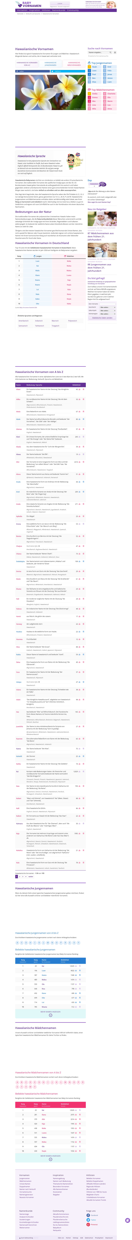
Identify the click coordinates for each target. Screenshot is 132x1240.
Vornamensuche (26, 1192)
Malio (37, 271)
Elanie (18, 579)
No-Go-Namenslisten (60, 1225)
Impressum (109, 1238)
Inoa (18, 672)
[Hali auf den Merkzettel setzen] (83, 599)
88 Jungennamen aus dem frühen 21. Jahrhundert (99, 267)
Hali (17, 599)
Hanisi (18, 616)
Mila (94, 109)
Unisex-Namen (25, 1184)
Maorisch (55, 321)
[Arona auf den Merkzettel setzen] (83, 524)
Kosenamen (57, 1192)
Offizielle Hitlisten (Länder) (96, 1184)
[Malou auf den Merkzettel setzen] (80, 979)
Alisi (17, 462)
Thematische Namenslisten (63, 1184)
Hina (18, 647)
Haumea (19, 639)
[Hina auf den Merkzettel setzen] (83, 647)
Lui (37, 289)
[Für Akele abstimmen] (79, 419)
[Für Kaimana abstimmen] (79, 824)
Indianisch (39, 321)
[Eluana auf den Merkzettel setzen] (83, 589)
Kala (17, 863)
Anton (110, 78)
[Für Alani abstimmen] (79, 437)
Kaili (17, 808)
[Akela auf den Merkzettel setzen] (83, 411)
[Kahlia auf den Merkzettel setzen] (83, 764)
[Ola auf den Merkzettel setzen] (80, 984)
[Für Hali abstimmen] (79, 599)
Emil (109, 67)
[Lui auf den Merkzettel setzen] (80, 1002)
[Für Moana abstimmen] (75, 1007)
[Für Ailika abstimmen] (79, 399)
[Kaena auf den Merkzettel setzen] (83, 748)
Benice (18, 536)
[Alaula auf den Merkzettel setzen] (83, 446)
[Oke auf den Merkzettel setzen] (80, 998)
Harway (19, 624)
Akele (18, 419)
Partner (68, 1238)
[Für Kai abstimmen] (79, 771)
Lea (109, 105)
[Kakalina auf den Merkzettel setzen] (83, 850)
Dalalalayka (20, 561)
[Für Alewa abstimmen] (79, 454)
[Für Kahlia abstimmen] (79, 764)
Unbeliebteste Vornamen (95, 1197)
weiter (31, 877)
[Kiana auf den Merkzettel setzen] (80, 1114)
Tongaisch (55, 326)
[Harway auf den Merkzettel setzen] (83, 624)
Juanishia (19, 726)
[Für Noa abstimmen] (75, 989)
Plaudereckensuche (60, 1219)
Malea (69, 266)
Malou (69, 271)
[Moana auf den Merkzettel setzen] (80, 1007)
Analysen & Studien (27, 1217)
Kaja (69, 280)
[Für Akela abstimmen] (79, 412)
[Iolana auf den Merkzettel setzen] (83, 689)
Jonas (110, 74)
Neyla (69, 299)
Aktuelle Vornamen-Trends (96, 1200)
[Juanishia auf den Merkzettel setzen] (83, 726)
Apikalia (19, 516)
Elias (94, 82)
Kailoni (18, 816)
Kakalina (19, 850)
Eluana (18, 589)
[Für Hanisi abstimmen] (79, 616)
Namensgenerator (26, 1195)
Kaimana (19, 824)
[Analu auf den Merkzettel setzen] (83, 482)
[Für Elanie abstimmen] (79, 579)
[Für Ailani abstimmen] (79, 389)
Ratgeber (56, 1195)
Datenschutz (89, 1238)
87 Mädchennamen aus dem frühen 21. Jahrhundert (101, 236)
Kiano (37, 275)
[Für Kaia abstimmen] (79, 786)
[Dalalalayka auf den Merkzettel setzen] (83, 561)
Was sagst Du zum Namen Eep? (99, 202)
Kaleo (37, 299)
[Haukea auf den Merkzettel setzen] (83, 631)
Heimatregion (93, 314)
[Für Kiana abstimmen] (75, 1115)
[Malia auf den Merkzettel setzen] (80, 1128)
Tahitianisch (39, 326)
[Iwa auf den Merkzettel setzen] (83, 712)
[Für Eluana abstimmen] (79, 589)
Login (60, 3)
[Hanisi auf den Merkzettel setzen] (83, 616)
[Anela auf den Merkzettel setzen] (83, 504)
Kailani (18, 798)
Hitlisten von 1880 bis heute (96, 1192)
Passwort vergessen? (63, 6)
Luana (69, 275)
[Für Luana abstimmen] (75, 1133)
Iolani (18, 700)
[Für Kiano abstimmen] (75, 993)
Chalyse (19, 546)
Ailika (18, 399)
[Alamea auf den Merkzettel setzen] (83, 429)
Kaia (69, 289)
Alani (18, 437)
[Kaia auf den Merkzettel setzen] (83, 786)
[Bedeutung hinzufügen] (39, 546)
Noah (94, 67)
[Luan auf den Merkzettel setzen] (80, 970)
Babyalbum (57, 1228)
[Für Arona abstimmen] (79, 524)
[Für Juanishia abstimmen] (79, 726)
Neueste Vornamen (27, 1197)
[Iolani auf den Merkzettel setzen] (83, 699)
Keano (37, 285)
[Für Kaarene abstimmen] (79, 739)
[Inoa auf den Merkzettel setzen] (83, 672)
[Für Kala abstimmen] (79, 863)
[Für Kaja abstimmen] (79, 833)
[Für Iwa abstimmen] (79, 712)
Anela (18, 504)
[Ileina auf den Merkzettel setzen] (83, 662)
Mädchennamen (25, 1181)
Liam (110, 82)
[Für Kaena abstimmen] (79, 749)
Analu (18, 482)
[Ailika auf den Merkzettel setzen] (83, 399)
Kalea (69, 304)
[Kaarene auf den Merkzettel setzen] (83, 738)
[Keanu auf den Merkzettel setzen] (80, 975)
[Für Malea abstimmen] (75, 1142)
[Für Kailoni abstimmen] (79, 816)
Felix (109, 70)
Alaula (18, 447)
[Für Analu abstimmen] (79, 482)
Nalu (37, 294)
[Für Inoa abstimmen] (79, 672)
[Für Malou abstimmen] (75, 980)
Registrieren (53, 6)
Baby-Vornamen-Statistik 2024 (28, 307)
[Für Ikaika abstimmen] (79, 654)
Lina (94, 105)
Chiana (18, 554)
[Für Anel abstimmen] (79, 492)
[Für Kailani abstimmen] (79, 798)
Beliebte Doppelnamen (94, 1181)
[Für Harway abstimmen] (79, 624)
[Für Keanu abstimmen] (75, 975)
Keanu (37, 280)
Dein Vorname (93, 304)
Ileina (18, 662)
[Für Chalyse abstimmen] (79, 546)
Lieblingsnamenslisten (61, 1222)
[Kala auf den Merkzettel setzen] (83, 862)
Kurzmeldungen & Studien (29, 1222)
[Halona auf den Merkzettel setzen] (83, 609)
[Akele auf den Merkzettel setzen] (83, 419)
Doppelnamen (25, 1186)
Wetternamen (25, 1228)
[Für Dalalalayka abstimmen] (79, 561)
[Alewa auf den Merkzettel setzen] (83, 454)
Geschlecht (92, 307)
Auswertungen (25, 1219)
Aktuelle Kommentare (61, 1214)
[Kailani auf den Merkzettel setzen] (83, 798)
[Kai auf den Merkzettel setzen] (83, 771)
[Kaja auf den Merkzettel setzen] (83, 833)
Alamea (19, 429)
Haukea (19, 632)
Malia (69, 261)
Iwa (17, 712)
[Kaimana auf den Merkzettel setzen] (83, 823)
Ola (43, 984)
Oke (37, 304)
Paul (94, 74)
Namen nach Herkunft (28, 1189)
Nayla (69, 285)
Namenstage (24, 1214)
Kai (37, 266)
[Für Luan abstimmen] (75, 971)
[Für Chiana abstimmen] (79, 554)
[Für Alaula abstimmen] (79, 447)
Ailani (18, 389)
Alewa (18, 454)
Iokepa (18, 682)
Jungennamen (25, 1178)
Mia (93, 101)
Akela (18, 412)
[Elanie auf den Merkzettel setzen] (83, 579)
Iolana (18, 690)
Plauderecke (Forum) (60, 1217)
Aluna (18, 474)
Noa (43, 989)
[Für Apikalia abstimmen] (79, 516)
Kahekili (19, 756)
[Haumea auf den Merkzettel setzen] (83, 639)
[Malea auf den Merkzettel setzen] (80, 1142)
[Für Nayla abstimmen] (75, 1151)
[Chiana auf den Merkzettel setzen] (83, 554)
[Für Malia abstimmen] (75, 1128)
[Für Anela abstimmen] (79, 504)
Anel (18, 492)
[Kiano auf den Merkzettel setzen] (80, 993)
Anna (110, 109)
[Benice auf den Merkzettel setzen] (83, 536)
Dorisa (18, 571)
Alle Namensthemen (60, 1189)
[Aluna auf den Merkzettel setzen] (83, 474)
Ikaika (18, 654)
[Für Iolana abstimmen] (79, 690)
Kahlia (18, 764)
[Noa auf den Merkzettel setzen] (80, 988)
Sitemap (75, 1238)
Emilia (94, 93)
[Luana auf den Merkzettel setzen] (80, 1133)
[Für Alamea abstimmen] (79, 429)
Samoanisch (23, 326)
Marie (110, 101)
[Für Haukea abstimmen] (79, 632)
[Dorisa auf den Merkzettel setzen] (83, 571)
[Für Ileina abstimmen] (79, 662)
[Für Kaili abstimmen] (79, 808)
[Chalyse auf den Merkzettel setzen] (83, 546)
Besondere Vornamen (61, 1186)
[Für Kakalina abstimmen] (79, 850)
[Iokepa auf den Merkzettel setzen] (83, 682)
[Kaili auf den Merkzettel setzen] (83, 808)
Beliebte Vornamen (93, 1178)
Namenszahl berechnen (28, 1225)
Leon (94, 70)
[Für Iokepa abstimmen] (79, 682)
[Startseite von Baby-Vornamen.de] (28, 7)
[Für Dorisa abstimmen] (79, 571)
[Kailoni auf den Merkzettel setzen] (83, 816)
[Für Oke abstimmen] (75, 998)
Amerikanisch (24, 321)
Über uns (61, 1238)
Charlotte (111, 93)
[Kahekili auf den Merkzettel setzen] (83, 756)
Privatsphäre (99, 1238)
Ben (93, 78)
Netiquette (57, 1230)
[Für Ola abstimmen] (75, 984)
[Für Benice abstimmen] (79, 536)
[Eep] (97, 188)
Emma (95, 97)
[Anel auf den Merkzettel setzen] (83, 492)
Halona (18, 609)
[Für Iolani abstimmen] (79, 700)
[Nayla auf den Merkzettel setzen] (80, 1151)
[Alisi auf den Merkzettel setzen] (83, 462)
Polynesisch (72, 321)
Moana (44, 1007)
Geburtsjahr (93, 310)
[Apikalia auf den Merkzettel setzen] (83, 516)
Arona (18, 524)
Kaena (18, 749)
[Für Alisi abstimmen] (79, 462)
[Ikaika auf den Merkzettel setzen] (83, 654)
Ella (109, 97)
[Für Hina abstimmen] (79, 647)
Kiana (69, 294)
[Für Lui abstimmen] (75, 1002)
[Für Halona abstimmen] (79, 609)
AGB (81, 1238)
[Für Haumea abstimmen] (79, 639)
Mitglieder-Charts (92, 1195)
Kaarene (19, 739)
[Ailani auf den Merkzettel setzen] (83, 389)
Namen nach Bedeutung (62, 1181)
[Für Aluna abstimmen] (79, 474)
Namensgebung (59, 1178)
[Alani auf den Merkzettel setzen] (83, 437)
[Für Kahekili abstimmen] (79, 756)
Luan (37, 261)
